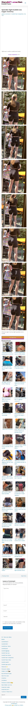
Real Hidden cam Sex (7, 685)
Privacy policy (8, 705)
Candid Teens (6, 4)
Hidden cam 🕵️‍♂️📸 (6, 671)
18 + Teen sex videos (6, 637)
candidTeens (14, 703)
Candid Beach (5, 641)
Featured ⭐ (5, 666)
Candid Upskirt (5, 662)
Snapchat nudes (6, 687)
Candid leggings (5, 650)
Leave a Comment (6, 14)
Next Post (24, 576)
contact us (16, 705)
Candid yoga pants (6, 664)
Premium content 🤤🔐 (7, 682)
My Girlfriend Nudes (6, 673)
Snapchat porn (5, 689)
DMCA (21, 705)
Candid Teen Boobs (6, 655)
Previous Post (5, 576)
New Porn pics (5, 675)
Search (3, 694)
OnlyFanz (4, 678)
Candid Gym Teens (6, 646)
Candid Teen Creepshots (17, 14)
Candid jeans (5, 648)
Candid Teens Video (6, 660)
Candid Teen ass (6, 653)
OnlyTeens (4, 680)
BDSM (3, 639)
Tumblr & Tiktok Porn (7, 691)
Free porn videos (6, 669)
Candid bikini (5, 644)
